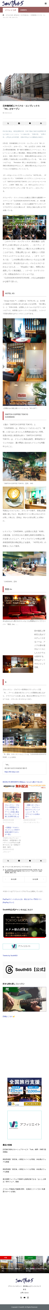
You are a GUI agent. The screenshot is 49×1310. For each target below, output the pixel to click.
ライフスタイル (26, 867)
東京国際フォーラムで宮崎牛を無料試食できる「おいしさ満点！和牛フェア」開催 (24, 1180)
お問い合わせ (24, 1292)
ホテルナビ (17, 867)
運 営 (24, 1289)
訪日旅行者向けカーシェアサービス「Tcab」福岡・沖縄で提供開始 (24, 1150)
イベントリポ (10, 10)
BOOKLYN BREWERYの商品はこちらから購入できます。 (23, 782)
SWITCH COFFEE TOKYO (13, 871)
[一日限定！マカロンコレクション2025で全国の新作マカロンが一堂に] (13, 839)
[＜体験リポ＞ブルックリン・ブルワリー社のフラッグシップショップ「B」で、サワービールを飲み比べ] (32, 797)
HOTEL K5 (36, 870)
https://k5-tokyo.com (12, 772)
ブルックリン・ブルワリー (30, 871)
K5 (41, 870)
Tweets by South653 (10, 955)
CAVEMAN (10, 870)
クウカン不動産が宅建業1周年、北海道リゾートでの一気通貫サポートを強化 (24, 1190)
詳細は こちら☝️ (9, 1016)
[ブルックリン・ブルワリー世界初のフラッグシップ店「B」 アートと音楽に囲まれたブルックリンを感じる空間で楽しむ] (12, 797)
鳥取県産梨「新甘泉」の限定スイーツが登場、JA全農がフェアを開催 (24, 1160)
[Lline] (30, 123)
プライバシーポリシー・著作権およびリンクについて (24, 1286)
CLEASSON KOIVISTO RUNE (23, 870)
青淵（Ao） (13, 872)
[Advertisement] (24, 46)
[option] (12, 1264)
